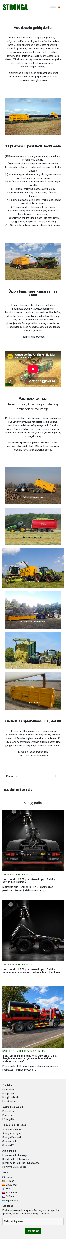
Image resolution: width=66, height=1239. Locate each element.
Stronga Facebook (12, 1129)
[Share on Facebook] (56, 790)
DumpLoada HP (10, 1097)
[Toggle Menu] (53, 7)
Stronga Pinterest (11, 1137)
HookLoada (8, 1089)
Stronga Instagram (12, 1133)
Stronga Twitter (10, 1141)
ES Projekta (8, 1119)
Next (57, 776)
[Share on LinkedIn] (61, 790)
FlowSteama (9, 1101)
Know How (8, 1111)
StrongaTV (8, 1145)
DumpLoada (8, 1093)
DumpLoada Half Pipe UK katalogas (21, 1163)
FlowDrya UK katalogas (14, 1166)
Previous (12, 776)
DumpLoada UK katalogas (15, 1159)
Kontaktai (7, 1115)
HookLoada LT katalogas (15, 1155)
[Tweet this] (50, 790)
